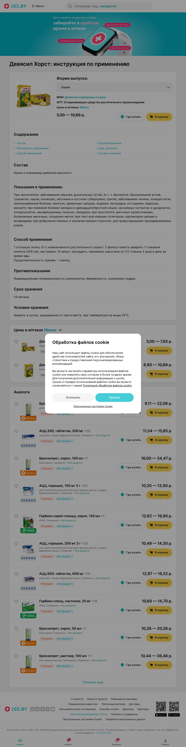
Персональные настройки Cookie (93, 406)
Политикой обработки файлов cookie (107, 385)
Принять (114, 397)
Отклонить (73, 397)
